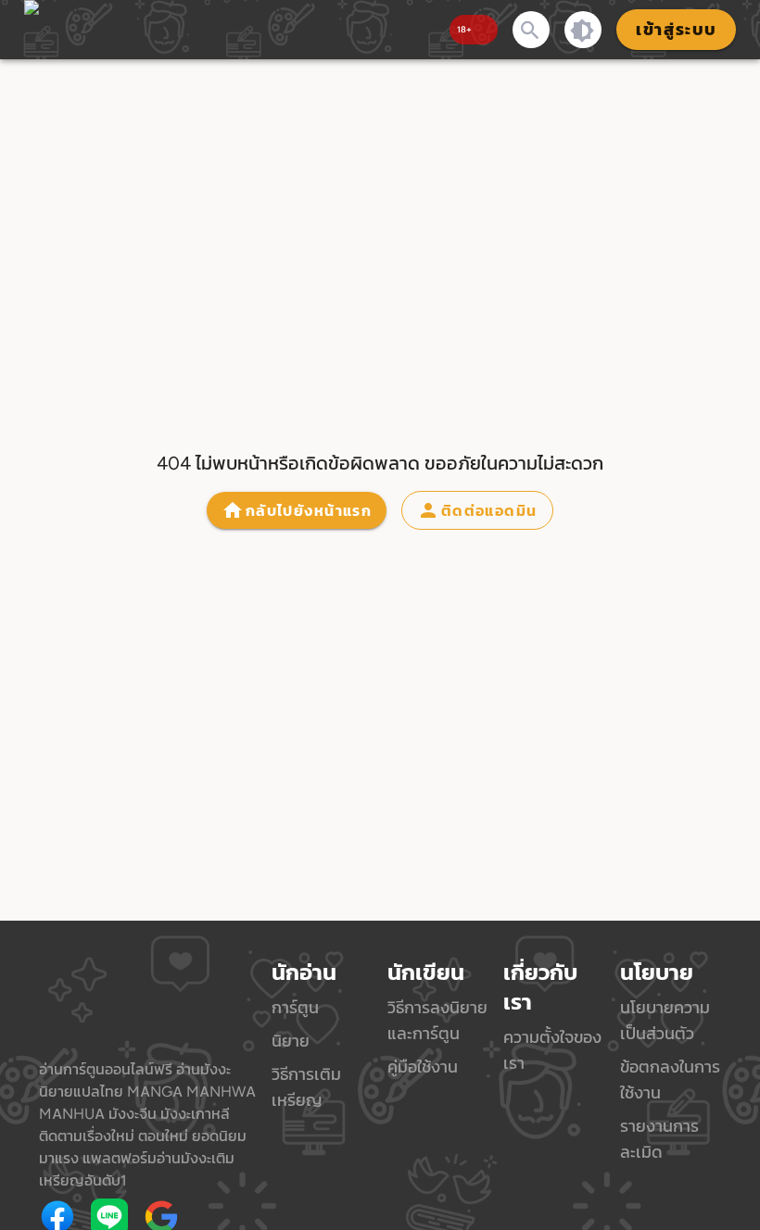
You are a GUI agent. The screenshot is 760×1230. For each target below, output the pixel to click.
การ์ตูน (295, 1007)
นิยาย (291, 1040)
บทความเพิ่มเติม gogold (220, 1217)
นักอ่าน (304, 972)
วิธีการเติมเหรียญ (306, 1086)
